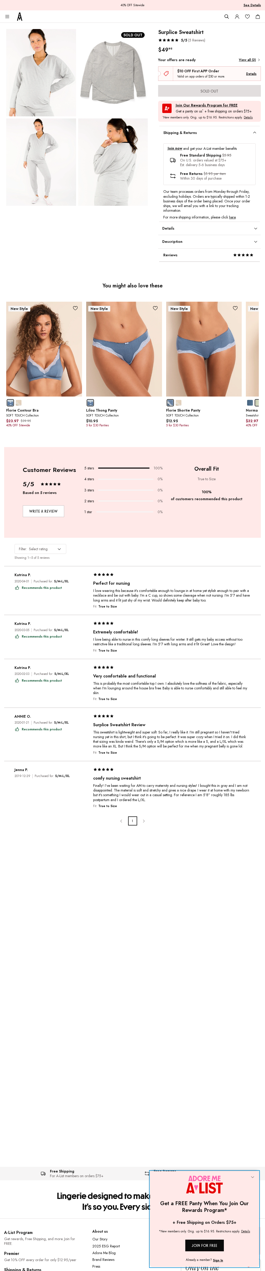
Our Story (99, 1239)
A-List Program (18, 1232)
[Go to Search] (227, 16)
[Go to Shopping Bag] (258, 16)
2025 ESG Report (106, 1246)
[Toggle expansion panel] (254, 133)
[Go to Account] (237, 16)
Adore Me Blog (104, 1252)
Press (96, 1266)
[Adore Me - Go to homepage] (19, 16)
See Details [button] (252, 5)
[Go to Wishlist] (247, 16)
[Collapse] (252, 1177)
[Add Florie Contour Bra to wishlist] (75, 308)
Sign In (218, 1260)
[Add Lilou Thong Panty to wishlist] (155, 308)
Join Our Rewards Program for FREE (207, 105)
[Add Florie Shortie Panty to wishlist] (235, 308)
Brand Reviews (103, 1259)
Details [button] (248, 118)
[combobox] (40, 549)
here (232, 217)
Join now (175, 148)
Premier (11, 1253)
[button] (181, 40)
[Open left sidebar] (7, 16)
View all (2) (247, 60)
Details (251, 74)
